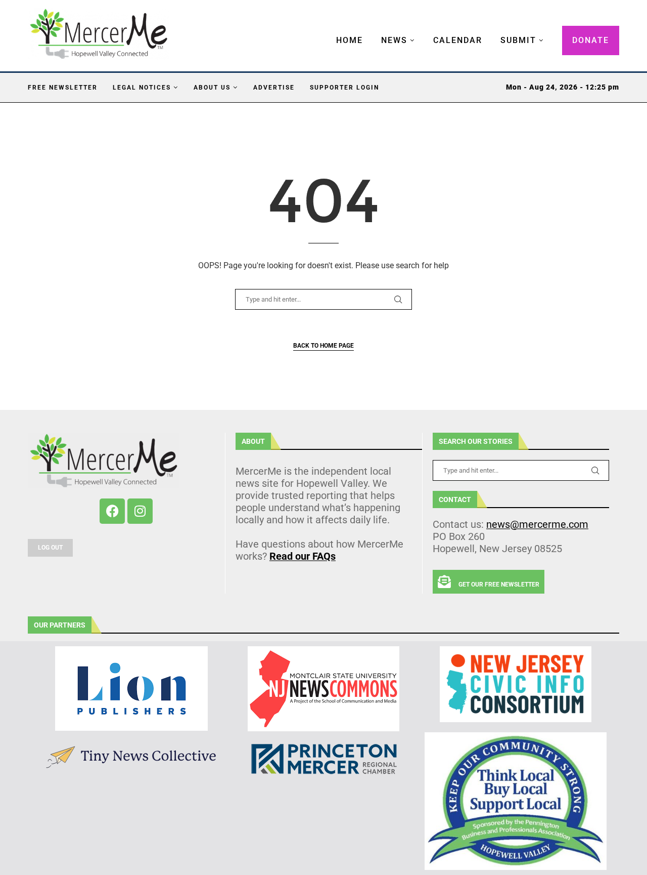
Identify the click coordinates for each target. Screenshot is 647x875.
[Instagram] (140, 511)
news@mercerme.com (537, 524)
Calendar (457, 40)
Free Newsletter (63, 87)
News (394, 40)
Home (349, 40)
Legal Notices (142, 87)
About (253, 441)
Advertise (274, 87)
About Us (212, 87)
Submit (518, 40)
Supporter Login (344, 87)
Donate (590, 40)
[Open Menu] (325, 30)
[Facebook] (112, 511)
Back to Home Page (323, 345)
